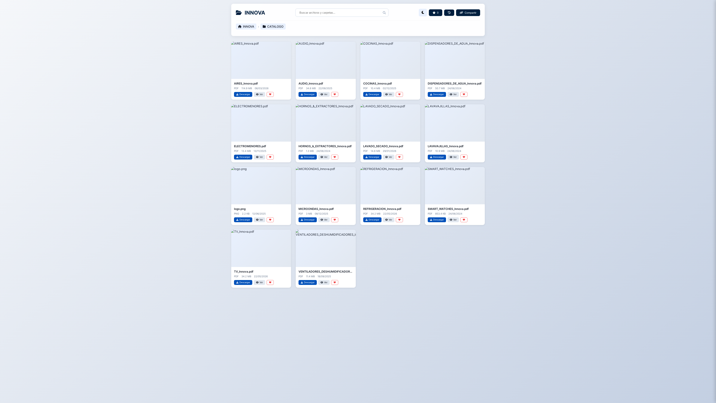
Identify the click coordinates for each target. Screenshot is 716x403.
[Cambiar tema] (423, 12)
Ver (261, 94)
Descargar (244, 94)
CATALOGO (275, 26)
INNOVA (248, 26)
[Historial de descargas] (449, 13)
